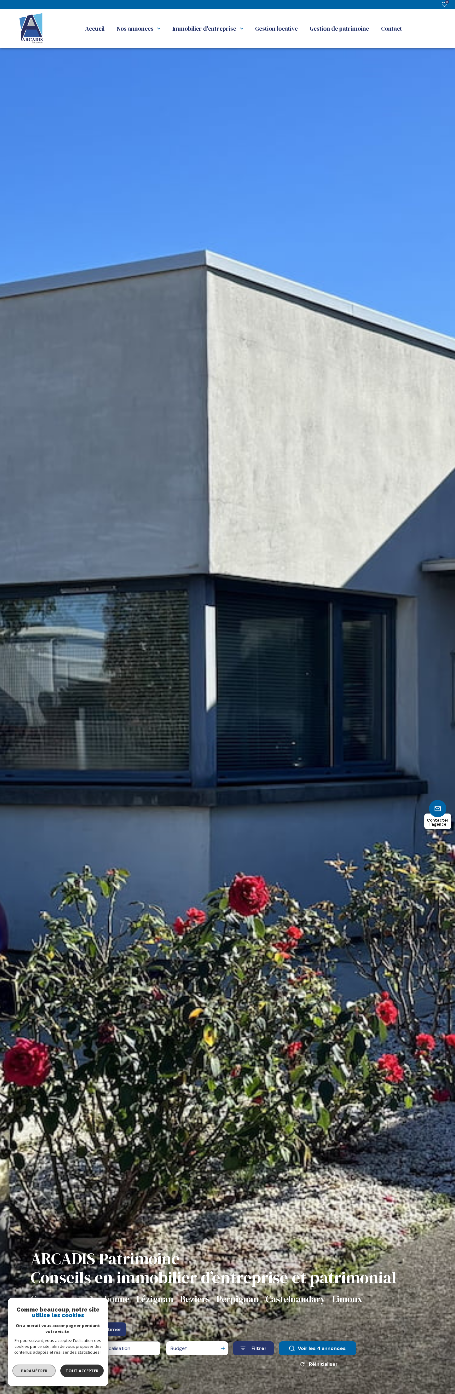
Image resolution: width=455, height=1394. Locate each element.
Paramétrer (34, 1371)
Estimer (111, 1329)
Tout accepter (82, 1371)
